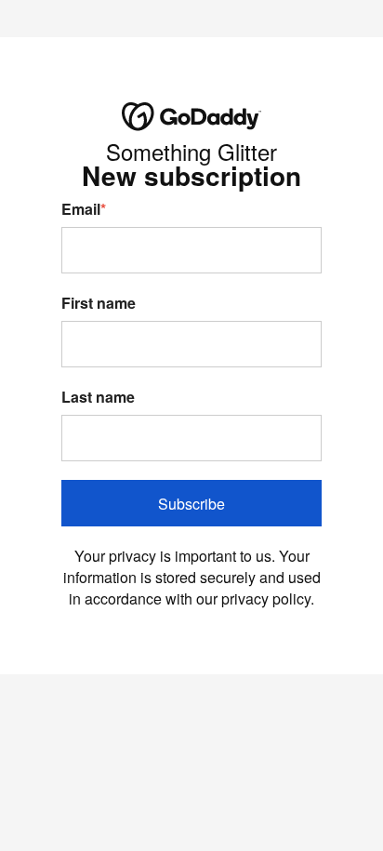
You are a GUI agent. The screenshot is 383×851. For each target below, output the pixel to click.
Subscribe (191, 503)
